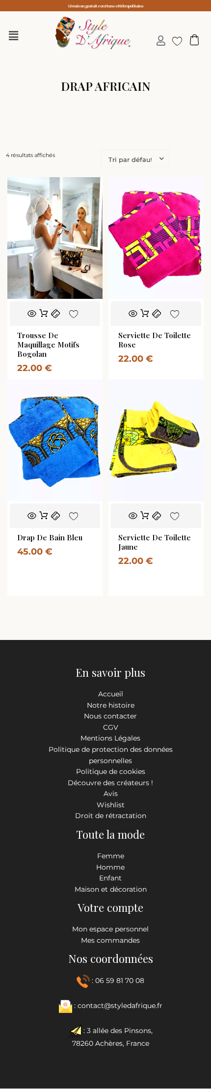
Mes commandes (110, 940)
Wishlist (111, 805)
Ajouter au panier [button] (44, 313)
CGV (110, 727)
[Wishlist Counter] (173, 41)
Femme (110, 856)
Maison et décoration (111, 889)
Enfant (110, 878)
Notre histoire (110, 705)
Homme (110, 867)
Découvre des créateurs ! (110, 783)
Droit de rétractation (110, 816)
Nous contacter (110, 716)
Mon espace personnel (110, 929)
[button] (16, 36)
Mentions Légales (110, 738)
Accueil (110, 694)
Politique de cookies (110, 771)
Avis (111, 793)
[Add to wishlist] (73, 313)
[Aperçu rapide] (32, 313)
